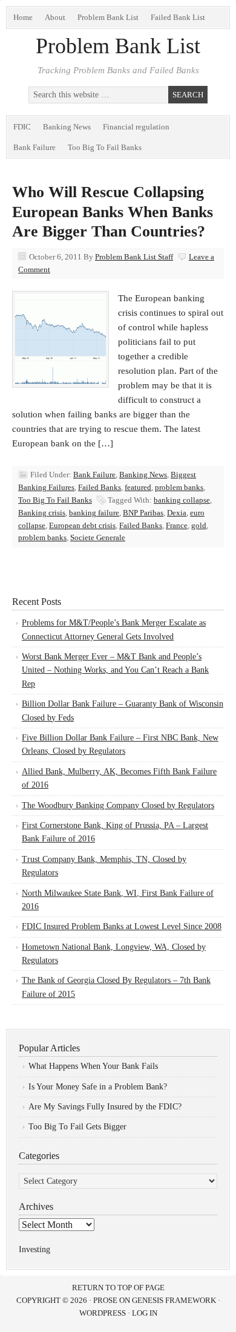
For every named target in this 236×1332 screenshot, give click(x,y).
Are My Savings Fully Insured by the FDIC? (105, 1106)
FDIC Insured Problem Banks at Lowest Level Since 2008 (121, 926)
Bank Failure (34, 147)
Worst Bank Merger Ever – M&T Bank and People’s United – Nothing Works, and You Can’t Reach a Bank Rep (115, 670)
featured (138, 487)
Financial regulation (136, 126)
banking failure (94, 512)
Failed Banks (99, 487)
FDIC (22, 126)
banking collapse (182, 499)
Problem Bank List (108, 17)
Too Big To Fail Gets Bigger (77, 1126)
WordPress (102, 1312)
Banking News (67, 126)
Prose (105, 1300)
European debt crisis (82, 525)
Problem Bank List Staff (134, 256)
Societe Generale (97, 537)
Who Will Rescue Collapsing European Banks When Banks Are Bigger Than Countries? (112, 211)
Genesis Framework (174, 1300)
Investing (34, 1249)
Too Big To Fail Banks (105, 147)
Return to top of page (118, 1287)
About (55, 17)
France (177, 525)
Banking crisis (41, 512)
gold (198, 525)
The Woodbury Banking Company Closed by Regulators (118, 805)
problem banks (179, 487)
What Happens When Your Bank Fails (93, 1066)
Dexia (176, 512)
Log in (144, 1312)
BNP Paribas (143, 512)
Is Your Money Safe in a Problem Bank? (97, 1086)
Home (23, 17)
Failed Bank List (178, 17)
